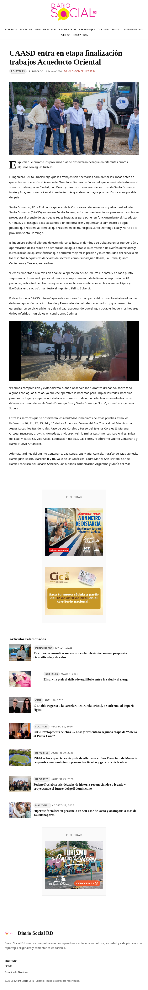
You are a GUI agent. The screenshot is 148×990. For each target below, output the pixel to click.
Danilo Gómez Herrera (80, 71)
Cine (38, 700)
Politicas (18, 71)
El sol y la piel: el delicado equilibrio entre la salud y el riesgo (86, 679)
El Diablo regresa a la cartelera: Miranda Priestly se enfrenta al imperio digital (84, 708)
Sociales (51, 674)
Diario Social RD (35, 933)
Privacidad (10, 972)
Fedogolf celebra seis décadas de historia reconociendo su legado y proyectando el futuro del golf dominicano (80, 786)
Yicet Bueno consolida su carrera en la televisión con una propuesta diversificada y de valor (80, 655)
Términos (23, 972)
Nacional (42, 805)
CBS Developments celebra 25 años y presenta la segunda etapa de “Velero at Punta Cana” (85, 734)
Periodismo (43, 647)
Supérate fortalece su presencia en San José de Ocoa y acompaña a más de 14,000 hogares (85, 813)
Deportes (42, 752)
